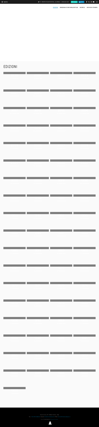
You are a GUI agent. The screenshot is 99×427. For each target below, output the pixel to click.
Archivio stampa (92, 7)
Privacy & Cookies (54, 419)
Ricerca (82, 7)
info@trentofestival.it (49, 417)
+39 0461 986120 (35, 417)
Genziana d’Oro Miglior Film (69, 7)
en (96, 2)
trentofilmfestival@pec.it (64, 417)
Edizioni (55, 7)
